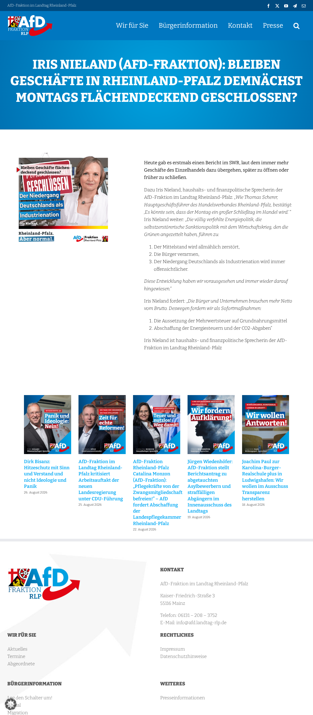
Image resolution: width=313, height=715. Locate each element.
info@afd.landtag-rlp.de (201, 622)
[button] (296, 25)
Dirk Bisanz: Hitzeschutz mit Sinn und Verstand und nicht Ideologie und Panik (46, 474)
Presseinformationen (182, 698)
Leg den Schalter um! (29, 698)
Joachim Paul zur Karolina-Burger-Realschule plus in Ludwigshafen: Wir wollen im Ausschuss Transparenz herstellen (265, 480)
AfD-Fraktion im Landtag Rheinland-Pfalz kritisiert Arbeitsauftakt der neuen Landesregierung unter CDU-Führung (100, 480)
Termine (16, 656)
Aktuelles (17, 649)
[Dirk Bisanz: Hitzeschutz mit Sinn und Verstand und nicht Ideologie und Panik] (47, 398)
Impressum (172, 649)
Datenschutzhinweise (183, 656)
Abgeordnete (21, 664)
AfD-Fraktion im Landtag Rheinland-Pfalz (41, 5)
